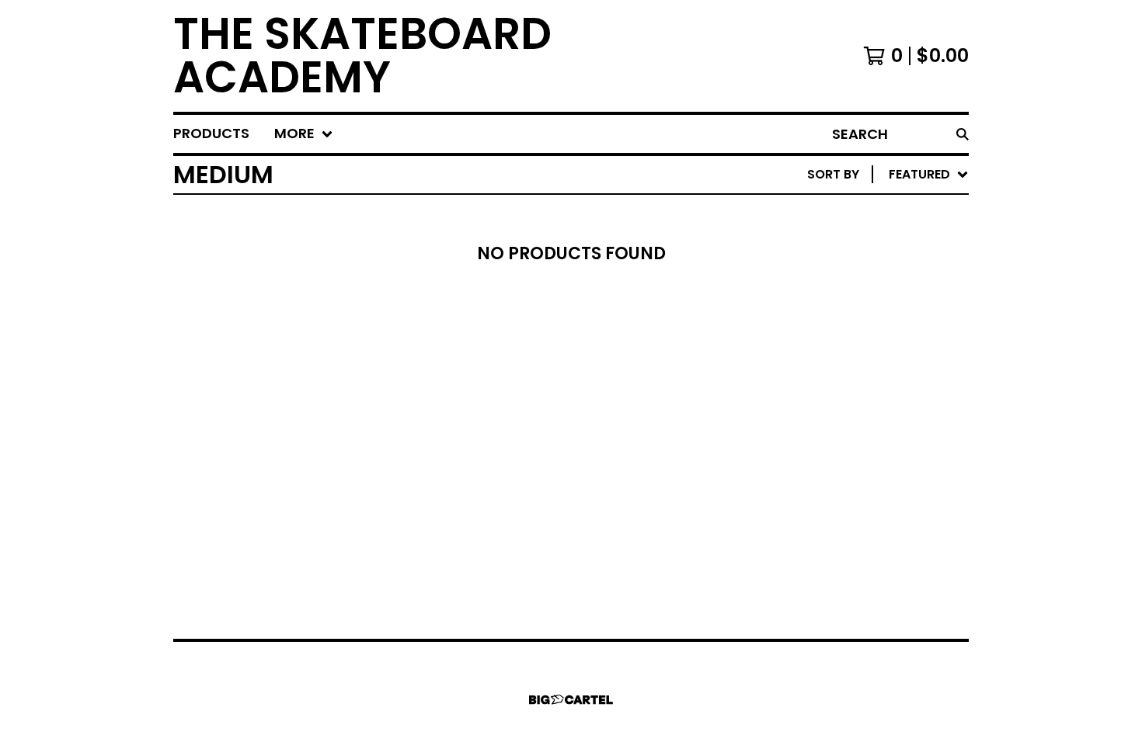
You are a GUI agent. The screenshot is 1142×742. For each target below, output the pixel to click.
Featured (824, 215)
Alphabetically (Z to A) (873, 314)
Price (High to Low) (860, 413)
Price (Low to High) (860, 388)
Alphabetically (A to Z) (873, 289)
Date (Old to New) (855, 364)
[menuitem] (211, 134)
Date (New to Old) (855, 339)
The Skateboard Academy (362, 55)
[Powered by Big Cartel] (571, 699)
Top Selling (831, 264)
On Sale (818, 239)
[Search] (962, 134)
